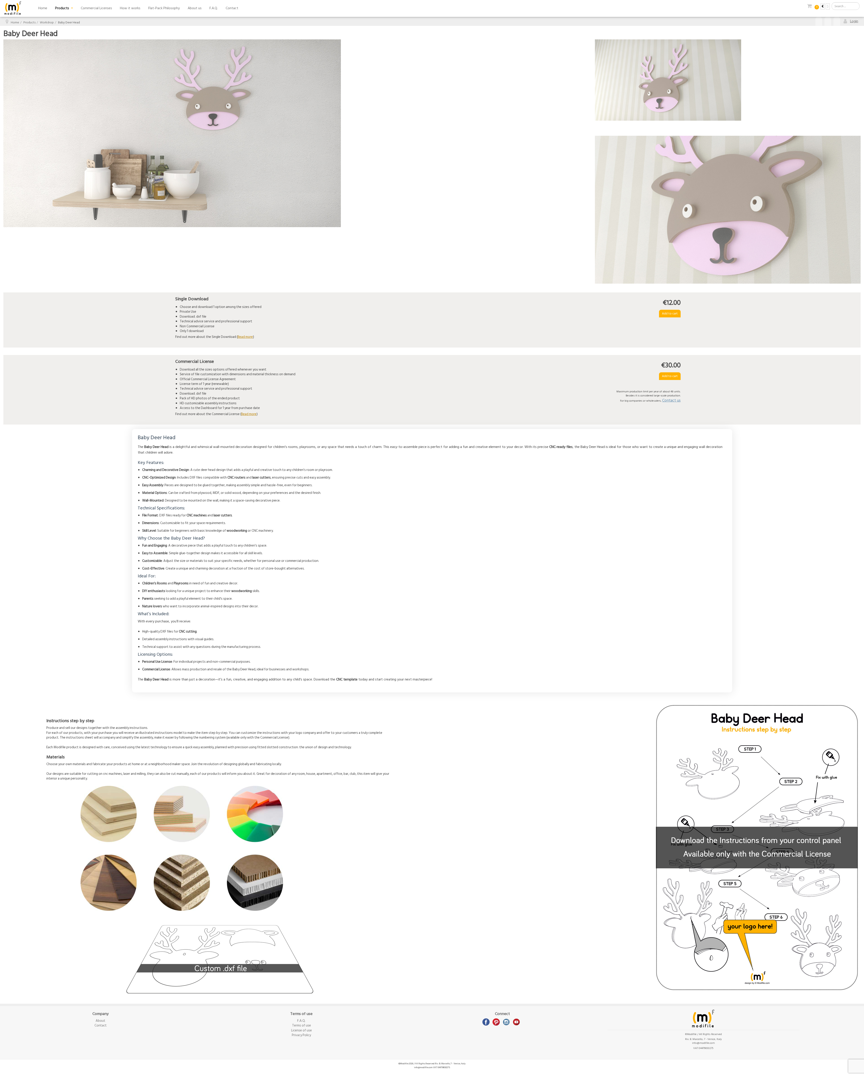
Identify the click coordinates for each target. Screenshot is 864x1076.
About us (195, 8)
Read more (245, 337)
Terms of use (301, 1025)
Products (62, 8)
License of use (301, 1030)
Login (854, 21)
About (100, 1020)
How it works (130, 8)
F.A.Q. (213, 8)
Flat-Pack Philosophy (164, 8)
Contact (232, 8)
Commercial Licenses (96, 8)
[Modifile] (12, 8)
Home (42, 8)
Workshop (47, 22)
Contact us (671, 400)
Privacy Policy (301, 1035)
